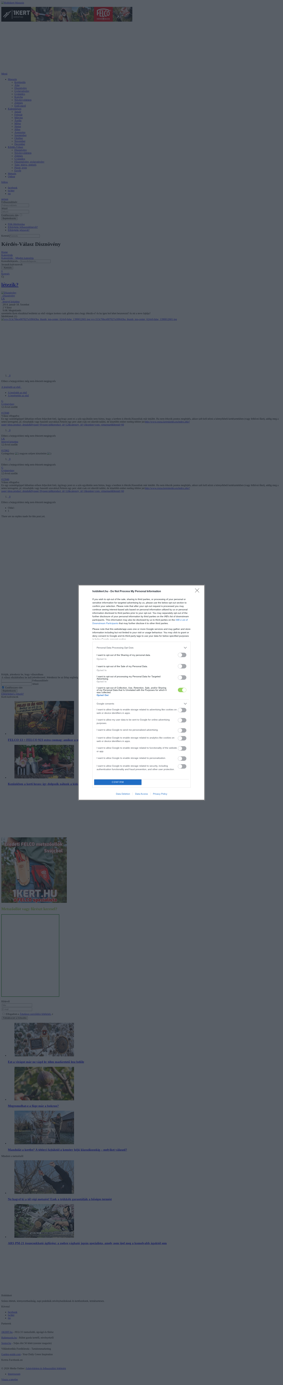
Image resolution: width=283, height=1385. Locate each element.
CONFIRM (118, 782)
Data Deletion (123, 794)
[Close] (198, 591)
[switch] (182, 655)
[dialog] (141, 692)
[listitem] (141, 647)
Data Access (141, 794)
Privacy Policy (160, 794)
